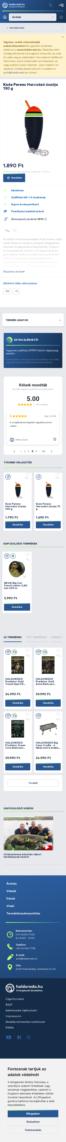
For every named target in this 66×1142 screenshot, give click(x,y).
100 (7, 291)
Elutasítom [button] (33, 1121)
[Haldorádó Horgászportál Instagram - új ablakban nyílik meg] (30, 1037)
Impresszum (13, 1016)
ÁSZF (9, 1005)
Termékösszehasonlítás (23, 913)
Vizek (10, 906)
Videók (11, 891)
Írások (10, 898)
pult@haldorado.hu (15, 72)
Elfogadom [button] (33, 1113)
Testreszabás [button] (33, 1130)
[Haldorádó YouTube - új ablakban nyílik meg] (11, 1037)
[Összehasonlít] (7, 231)
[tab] (13, 638)
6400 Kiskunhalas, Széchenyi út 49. (36, 969)
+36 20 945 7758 (25, 948)
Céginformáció (15, 999)
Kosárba (16, 178)
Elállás (10, 1027)
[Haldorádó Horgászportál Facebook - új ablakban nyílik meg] (21, 1037)
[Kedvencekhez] (14, 231)
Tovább (33, 783)
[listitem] (28, 837)
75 (16, 291)
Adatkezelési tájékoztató (21, 1010)
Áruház (11, 883)
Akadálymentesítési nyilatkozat (25, 1022)
